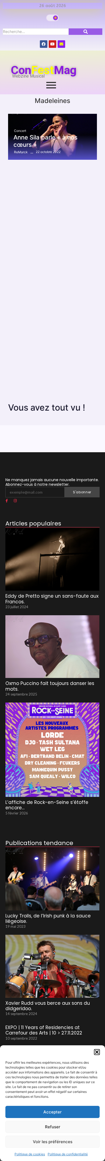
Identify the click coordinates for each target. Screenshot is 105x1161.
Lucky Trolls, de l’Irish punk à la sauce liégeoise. (48, 918)
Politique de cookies (30, 1154)
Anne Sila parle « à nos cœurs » (45, 141)
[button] (97, 1052)
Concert (20, 131)
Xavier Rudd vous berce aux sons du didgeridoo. (47, 1006)
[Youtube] (52, 44)
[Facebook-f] (6, 500)
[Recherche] (85, 31)
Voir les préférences (52, 1141)
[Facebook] (43, 44)
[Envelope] (61, 44)
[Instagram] (15, 500)
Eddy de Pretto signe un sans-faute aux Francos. (52, 598)
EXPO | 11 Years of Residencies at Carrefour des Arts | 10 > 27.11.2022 (43, 1030)
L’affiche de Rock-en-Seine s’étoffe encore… (46, 805)
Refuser (52, 1126)
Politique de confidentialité (68, 1154)
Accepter (52, 1112)
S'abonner (82, 492)
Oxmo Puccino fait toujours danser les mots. (49, 686)
